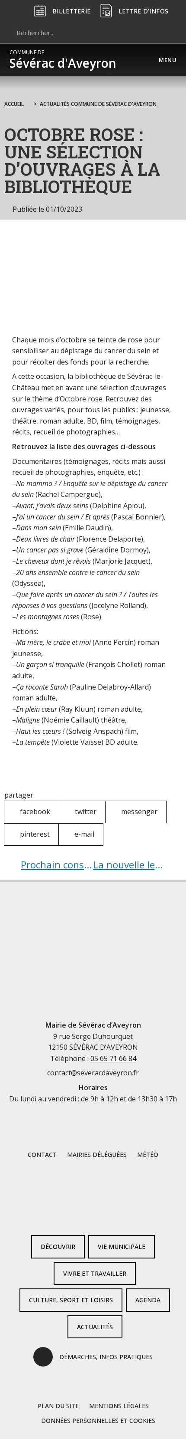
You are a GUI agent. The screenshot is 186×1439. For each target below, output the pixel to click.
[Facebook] (79, 1214)
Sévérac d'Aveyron (63, 59)
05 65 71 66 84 (113, 1058)
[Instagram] (106, 1214)
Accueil (14, 104)
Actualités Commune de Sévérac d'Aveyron (98, 104)
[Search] (166, 32)
